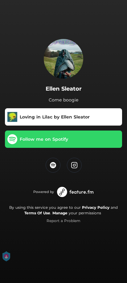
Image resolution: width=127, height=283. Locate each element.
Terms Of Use (37, 213)
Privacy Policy (95, 207)
